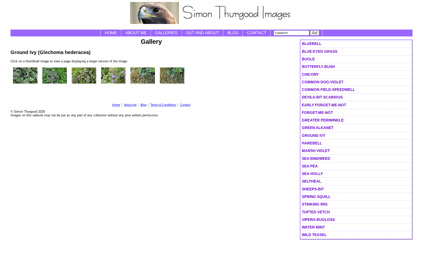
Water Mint (313, 227)
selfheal (311, 181)
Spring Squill (316, 197)
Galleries (166, 33)
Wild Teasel (314, 235)
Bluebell (311, 44)
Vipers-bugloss (318, 220)
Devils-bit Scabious (322, 97)
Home (111, 33)
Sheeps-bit (313, 189)
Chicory (310, 74)
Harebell (312, 143)
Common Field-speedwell (328, 89)
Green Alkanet (317, 128)
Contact (256, 33)
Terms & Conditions (163, 104)
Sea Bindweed (316, 158)
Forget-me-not (317, 112)
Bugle (308, 59)
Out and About (202, 33)
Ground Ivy (313, 135)
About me (136, 33)
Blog (233, 33)
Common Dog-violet (322, 82)
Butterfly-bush (318, 67)
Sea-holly (312, 174)
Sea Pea (310, 166)
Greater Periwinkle (323, 120)
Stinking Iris (315, 204)
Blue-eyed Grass (319, 51)
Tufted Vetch (316, 212)
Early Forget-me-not (324, 105)
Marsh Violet (316, 151)
